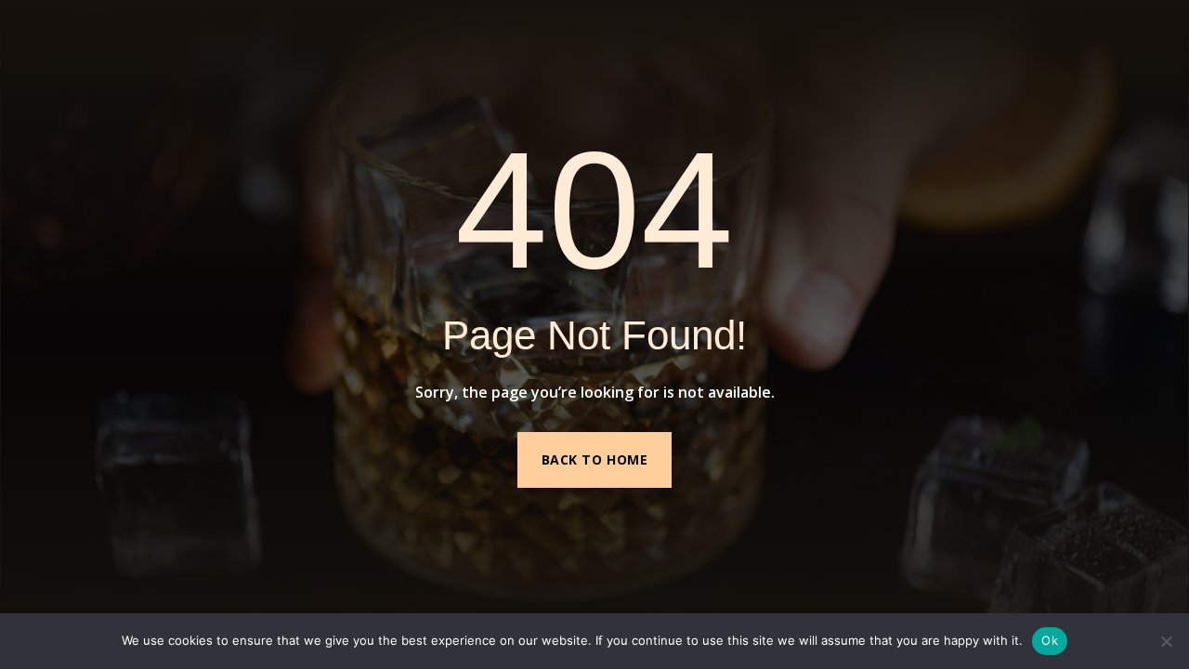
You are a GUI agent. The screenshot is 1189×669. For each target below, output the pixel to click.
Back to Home (595, 459)
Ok (1049, 640)
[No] (1165, 641)
